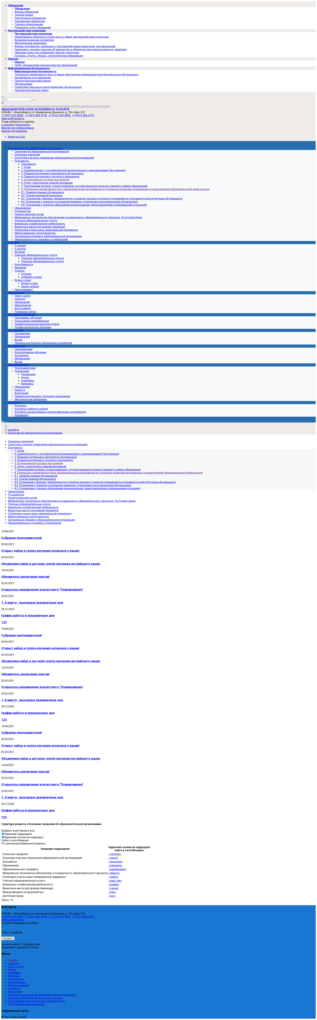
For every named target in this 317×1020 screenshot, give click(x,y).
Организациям (17, 982)
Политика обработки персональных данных (35, 998)
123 (4, 622)
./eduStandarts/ (117, 869)
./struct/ (113, 857)
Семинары (14, 972)
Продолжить (22, 124)
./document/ (115, 861)
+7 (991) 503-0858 (12, 115)
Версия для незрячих (14, 131)
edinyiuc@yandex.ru (12, 118)
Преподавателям (18, 985)
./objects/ (114, 873)
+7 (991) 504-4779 (83, 115)
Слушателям (15, 979)
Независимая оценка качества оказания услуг (36, 1001)
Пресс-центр (16, 966)
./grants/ (113, 876)
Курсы (12, 969)
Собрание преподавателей (21, 538)
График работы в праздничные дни (27, 615)
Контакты (14, 988)
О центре (13, 963)
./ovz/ (112, 895)
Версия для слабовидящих (17, 127)
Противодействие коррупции (26, 1004)
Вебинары (14, 976)
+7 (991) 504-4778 (36, 115)
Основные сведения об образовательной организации (41, 994)
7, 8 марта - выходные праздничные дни (32, 602)
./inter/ (112, 892)
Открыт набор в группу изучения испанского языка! (40, 551)
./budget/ (113, 884)
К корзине (7, 124)
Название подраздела (18, 834)
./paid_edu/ (115, 880)
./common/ (114, 854)
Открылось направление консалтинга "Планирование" (42, 589)
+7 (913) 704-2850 (59, 115)
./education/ (115, 865)
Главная (13, 960)
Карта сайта (15, 991)
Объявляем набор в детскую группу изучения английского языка (50, 564)
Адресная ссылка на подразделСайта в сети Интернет (22, 839)
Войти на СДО (16, 136)
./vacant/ (113, 888)
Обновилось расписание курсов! (25, 577)
